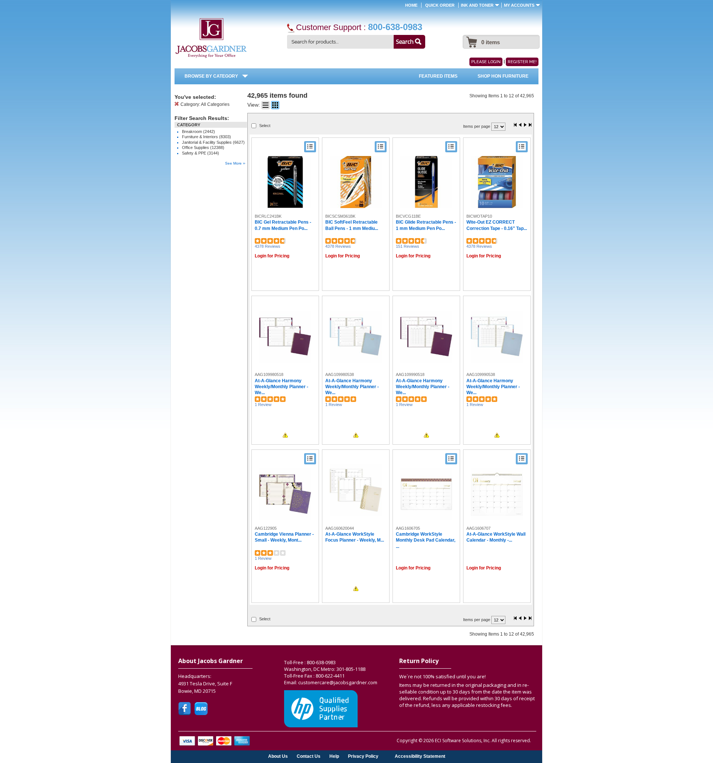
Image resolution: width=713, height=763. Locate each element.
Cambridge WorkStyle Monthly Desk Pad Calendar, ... (425, 540)
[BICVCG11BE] (426, 182)
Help (334, 756)
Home (411, 5)
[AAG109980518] (285, 337)
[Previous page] (520, 125)
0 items (490, 42)
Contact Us (308, 756)
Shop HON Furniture (503, 76)
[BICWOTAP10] (497, 182)
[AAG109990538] (497, 337)
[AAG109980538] (356, 337)
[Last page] (530, 125)
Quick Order (440, 5)
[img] (211, 38)
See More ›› (235, 163)
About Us (278, 756)
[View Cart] (470, 38)
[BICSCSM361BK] (356, 182)
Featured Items (438, 76)
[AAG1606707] (497, 494)
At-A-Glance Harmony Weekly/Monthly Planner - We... (281, 387)
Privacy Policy (363, 756)
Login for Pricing (272, 256)
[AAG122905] (285, 494)
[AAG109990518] (426, 337)
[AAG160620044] (356, 490)
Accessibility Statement (420, 756)
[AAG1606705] (426, 494)
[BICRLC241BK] (285, 182)
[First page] (515, 125)
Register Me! (522, 61)
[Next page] (525, 125)
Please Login (486, 61)
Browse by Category (211, 76)
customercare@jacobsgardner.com (337, 682)
